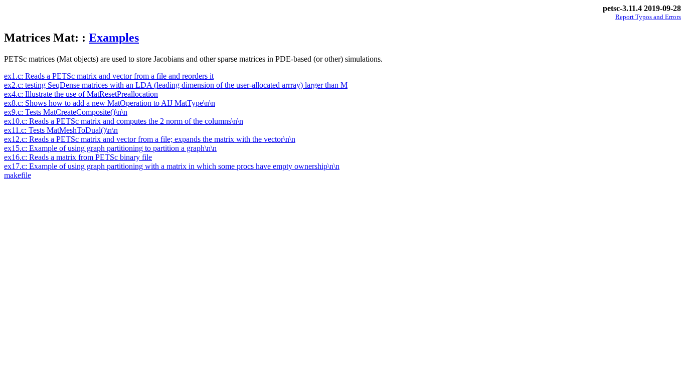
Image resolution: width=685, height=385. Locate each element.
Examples (114, 37)
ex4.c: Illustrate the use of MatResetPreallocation (81, 94)
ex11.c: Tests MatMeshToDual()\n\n (61, 130)
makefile (17, 175)
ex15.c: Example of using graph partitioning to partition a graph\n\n (110, 148)
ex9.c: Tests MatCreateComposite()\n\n (65, 112)
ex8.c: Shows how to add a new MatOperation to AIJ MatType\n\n (109, 103)
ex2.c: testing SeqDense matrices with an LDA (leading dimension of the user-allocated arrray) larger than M (176, 85)
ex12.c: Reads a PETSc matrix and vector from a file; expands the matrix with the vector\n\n (149, 139)
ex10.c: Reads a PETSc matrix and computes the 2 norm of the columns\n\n (123, 121)
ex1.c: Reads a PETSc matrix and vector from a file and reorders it (109, 76)
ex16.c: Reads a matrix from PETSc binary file (78, 157)
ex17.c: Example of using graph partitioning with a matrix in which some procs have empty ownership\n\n (171, 166)
